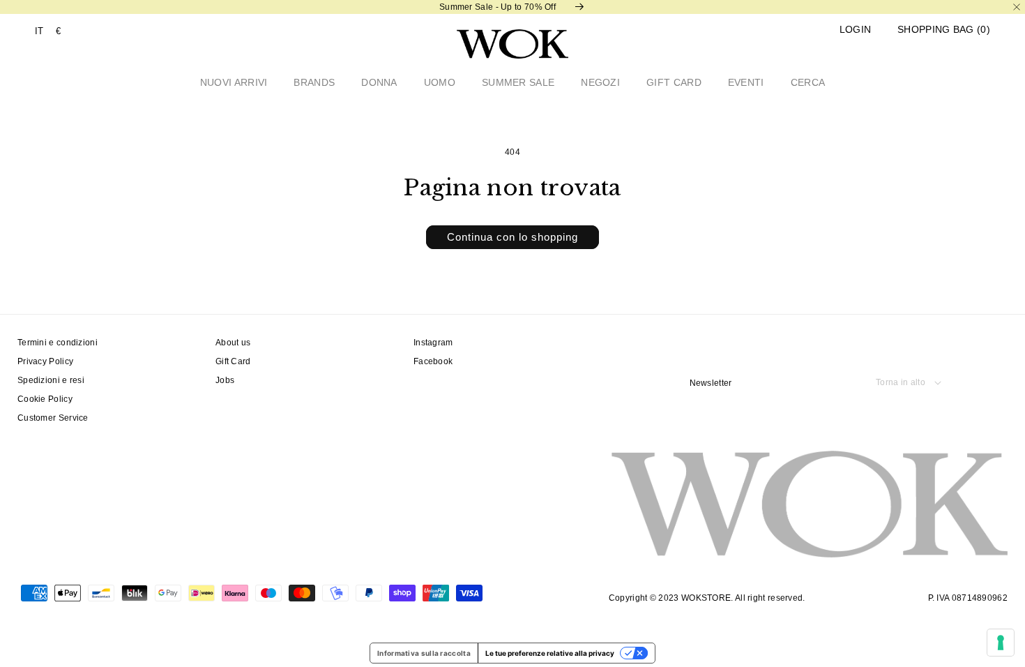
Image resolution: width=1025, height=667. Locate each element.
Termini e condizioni (57, 342)
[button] (943, 29)
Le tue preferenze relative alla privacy (549, 653)
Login (856, 29)
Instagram (433, 342)
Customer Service (53, 418)
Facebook (433, 361)
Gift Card (233, 361)
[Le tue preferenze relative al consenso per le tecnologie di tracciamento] (1000, 642)
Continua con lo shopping (512, 237)
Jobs (224, 380)
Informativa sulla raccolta (424, 653)
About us (232, 342)
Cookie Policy (45, 399)
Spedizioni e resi (50, 380)
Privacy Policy (45, 361)
